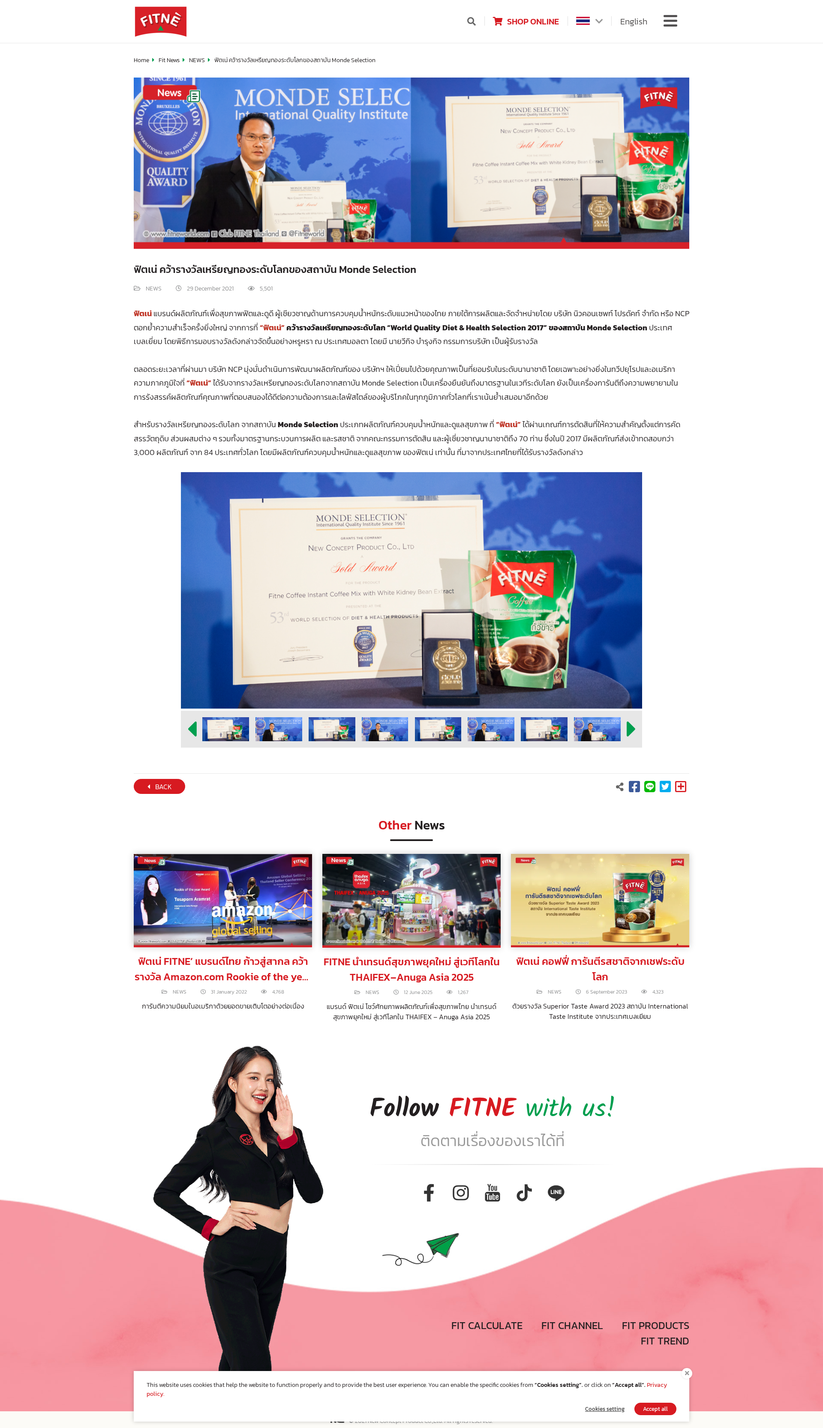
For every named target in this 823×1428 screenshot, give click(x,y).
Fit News (169, 60)
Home (141, 60)
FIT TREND (665, 1340)
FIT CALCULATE (487, 1325)
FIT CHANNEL (572, 1325)
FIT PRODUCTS (655, 1325)
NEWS (197, 60)
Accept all (655, 1409)
